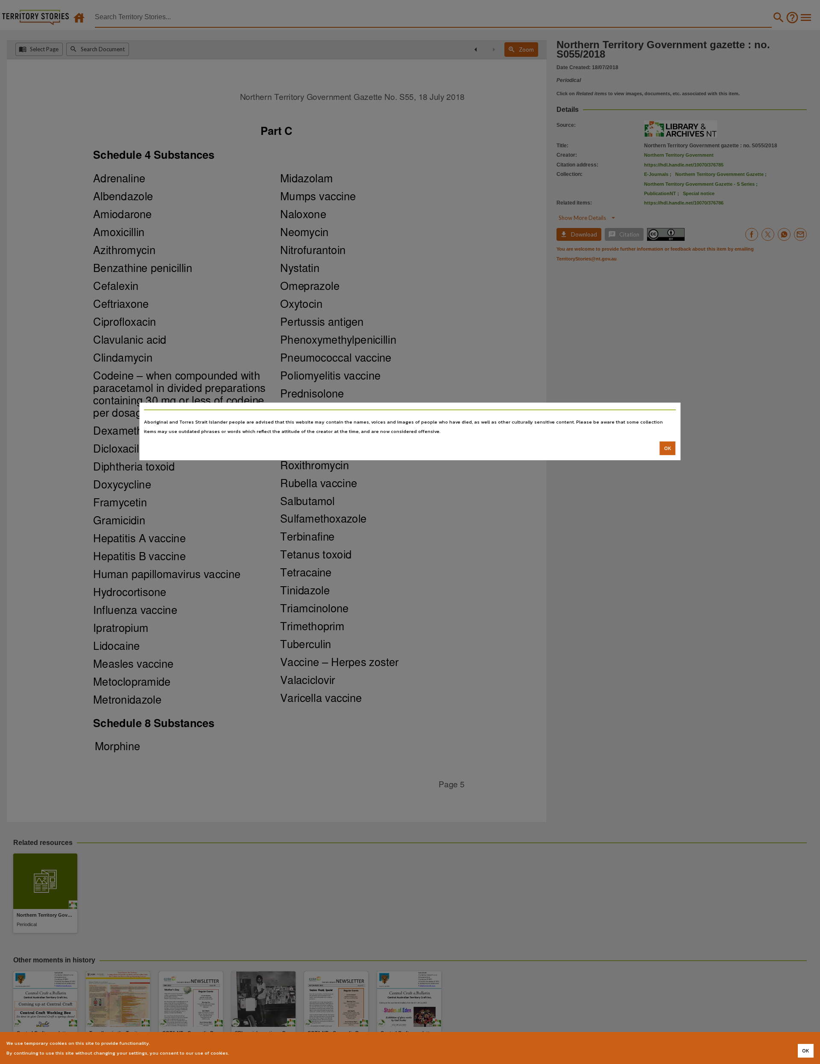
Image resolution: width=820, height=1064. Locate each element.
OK (667, 448)
